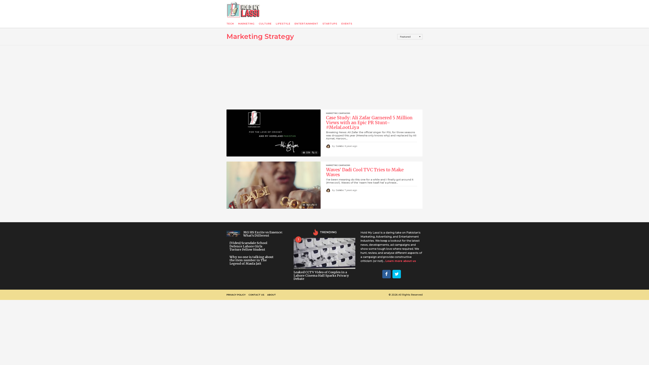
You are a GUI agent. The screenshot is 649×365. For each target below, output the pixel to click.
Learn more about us (401, 261)
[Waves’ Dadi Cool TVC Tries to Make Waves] (273, 185)
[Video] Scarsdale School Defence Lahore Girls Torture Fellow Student (248, 246)
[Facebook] (386, 274)
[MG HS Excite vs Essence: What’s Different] (233, 234)
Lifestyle (283, 23)
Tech (230, 23)
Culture (265, 23)
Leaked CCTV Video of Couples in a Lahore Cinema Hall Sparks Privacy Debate (321, 275)
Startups (329, 23)
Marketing (246, 23)
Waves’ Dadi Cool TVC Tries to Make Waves (365, 172)
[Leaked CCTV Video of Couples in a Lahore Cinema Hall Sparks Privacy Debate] (325, 253)
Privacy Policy (236, 294)
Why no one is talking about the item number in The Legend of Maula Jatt (251, 260)
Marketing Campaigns (338, 113)
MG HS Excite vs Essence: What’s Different (262, 233)
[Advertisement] (324, 77)
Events (346, 23)
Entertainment (306, 23)
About (271, 294)
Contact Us (256, 294)
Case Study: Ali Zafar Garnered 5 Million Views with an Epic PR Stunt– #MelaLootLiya (369, 122)
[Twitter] (396, 274)
